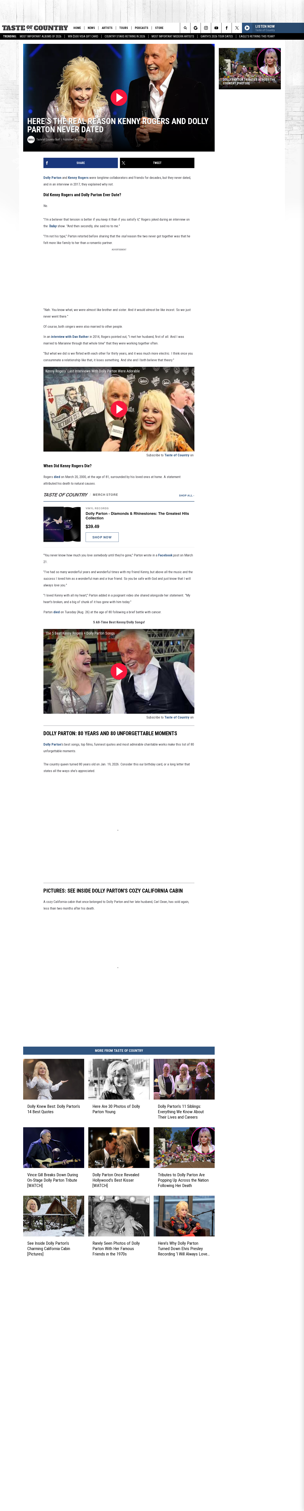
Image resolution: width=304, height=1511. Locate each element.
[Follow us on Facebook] (226, 28)
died (57, 477)
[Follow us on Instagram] (206, 28)
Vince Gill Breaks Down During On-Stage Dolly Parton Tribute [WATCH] (52, 1180)
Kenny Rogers (78, 178)
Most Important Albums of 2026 (40, 36)
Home (77, 28)
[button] (118, 524)
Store (159, 28)
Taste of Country (176, 455)
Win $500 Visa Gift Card (83, 36)
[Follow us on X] (237, 28)
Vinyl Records (97, 508)
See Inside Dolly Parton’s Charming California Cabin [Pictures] (48, 1248)
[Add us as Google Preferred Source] (195, 28)
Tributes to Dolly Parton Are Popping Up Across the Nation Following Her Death (183, 1180)
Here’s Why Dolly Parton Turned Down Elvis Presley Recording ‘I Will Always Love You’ (182, 1249)
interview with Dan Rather (70, 337)
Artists (107, 28)
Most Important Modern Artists (173, 36)
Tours (123, 28)
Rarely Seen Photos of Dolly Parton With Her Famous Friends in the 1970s (116, 1248)
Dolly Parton (52, 178)
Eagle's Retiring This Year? (257, 36)
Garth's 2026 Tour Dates (217, 36)
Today (53, 226)
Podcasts (141, 28)
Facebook (165, 555)
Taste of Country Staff (48, 139)
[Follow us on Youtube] (216, 28)
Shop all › (186, 495)
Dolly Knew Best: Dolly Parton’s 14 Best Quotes (53, 1109)
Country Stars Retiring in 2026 (125, 36)
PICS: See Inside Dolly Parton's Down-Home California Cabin (246, 81)
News (91, 28)
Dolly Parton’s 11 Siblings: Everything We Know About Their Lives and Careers (181, 1112)
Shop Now (102, 537)
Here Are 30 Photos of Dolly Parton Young (116, 1109)
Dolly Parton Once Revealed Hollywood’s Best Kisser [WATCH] (115, 1180)
